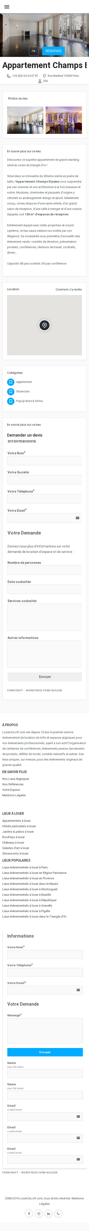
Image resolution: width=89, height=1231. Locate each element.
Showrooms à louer (15, 853)
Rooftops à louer (13, 837)
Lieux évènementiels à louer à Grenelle (27, 905)
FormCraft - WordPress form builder (34, 690)
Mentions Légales (14, 795)
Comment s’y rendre (69, 289)
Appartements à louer (16, 820)
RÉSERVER (53, 51)
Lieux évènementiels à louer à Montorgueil (29, 889)
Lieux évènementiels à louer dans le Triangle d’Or (34, 916)
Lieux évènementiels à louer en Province (28, 878)
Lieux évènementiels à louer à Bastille (26, 894)
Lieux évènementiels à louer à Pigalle (26, 911)
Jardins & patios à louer (18, 831)
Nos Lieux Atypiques (15, 779)
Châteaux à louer (13, 842)
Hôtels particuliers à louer (19, 826)
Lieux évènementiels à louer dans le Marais (30, 883)
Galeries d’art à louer (15, 848)
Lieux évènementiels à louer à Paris (25, 867)
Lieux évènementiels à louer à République (29, 900)
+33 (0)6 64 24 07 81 (25, 75)
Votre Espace (11, 789)
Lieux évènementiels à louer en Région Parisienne (34, 873)
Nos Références (13, 784)
